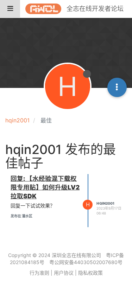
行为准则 (39, 273)
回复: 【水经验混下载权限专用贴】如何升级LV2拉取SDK (45, 187)
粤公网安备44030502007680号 (85, 262)
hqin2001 (105, 203)
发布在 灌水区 (21, 216)
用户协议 (64, 273)
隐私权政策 (90, 273)
